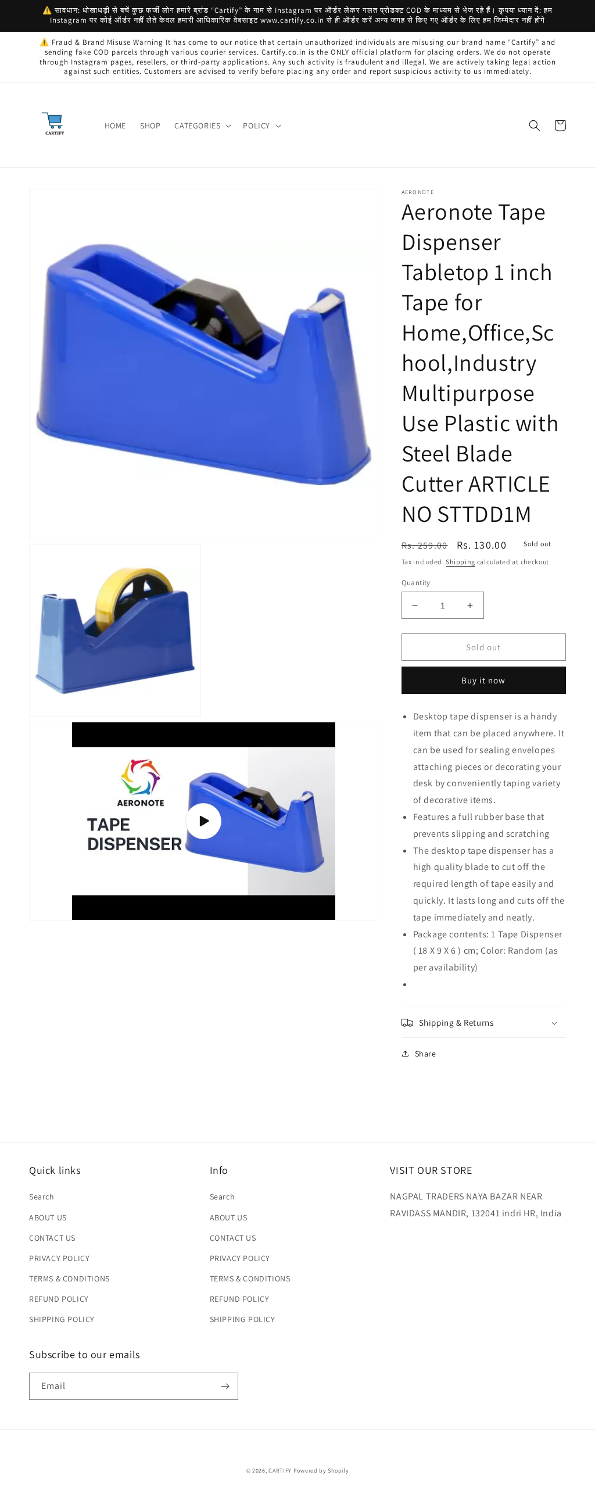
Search (42, 1196)
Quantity (416, 583)
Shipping (460, 561)
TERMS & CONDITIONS (69, 1278)
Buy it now (483, 680)
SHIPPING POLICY (62, 1319)
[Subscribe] (225, 1386)
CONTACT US (52, 1238)
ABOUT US (48, 1217)
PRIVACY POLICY (59, 1258)
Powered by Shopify (321, 1470)
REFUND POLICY (59, 1299)
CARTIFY (280, 1470)
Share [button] (425, 1053)
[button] (201, 125)
